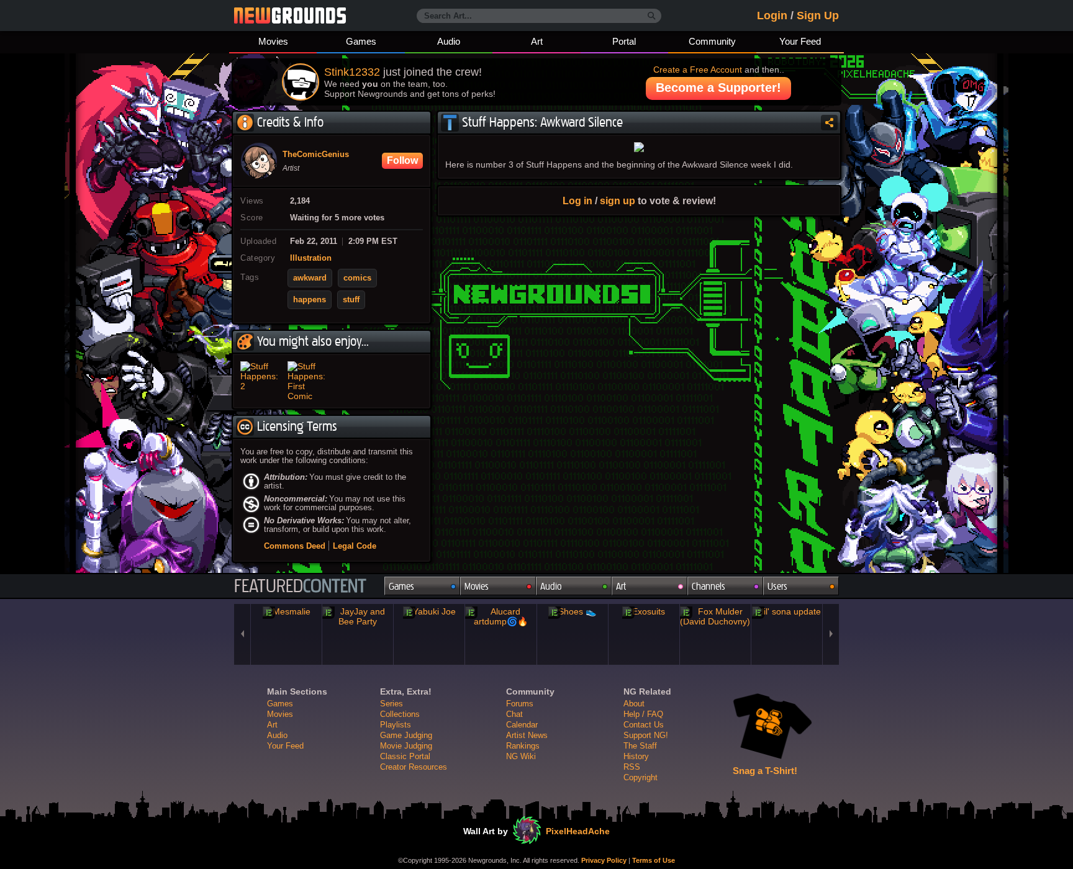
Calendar (522, 724)
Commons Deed (294, 546)
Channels (708, 586)
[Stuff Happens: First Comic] (308, 381)
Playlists (395, 724)
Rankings (523, 745)
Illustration (311, 258)
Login (772, 15)
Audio (448, 41)
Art (537, 41)
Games (361, 41)
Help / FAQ (643, 714)
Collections (400, 714)
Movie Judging (406, 745)
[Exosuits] (644, 611)
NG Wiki (521, 756)
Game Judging (406, 735)
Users (777, 586)
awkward (310, 278)
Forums (519, 703)
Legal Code (354, 546)
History (636, 756)
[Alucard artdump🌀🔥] (500, 616)
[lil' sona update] (786, 611)
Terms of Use (653, 860)
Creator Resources (413, 767)
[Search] (652, 16)
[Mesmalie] (286, 611)
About (634, 703)
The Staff (640, 745)
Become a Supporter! (718, 87)
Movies (273, 41)
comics (357, 278)
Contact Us (643, 724)
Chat (514, 714)
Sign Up (818, 15)
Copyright (640, 777)
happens (309, 299)
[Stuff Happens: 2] (261, 381)
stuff (351, 299)
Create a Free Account (697, 69)
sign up (617, 200)
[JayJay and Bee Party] (357, 616)
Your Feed (800, 41)
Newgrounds (290, 15)
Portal (624, 41)
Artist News (527, 735)
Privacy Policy (604, 860)
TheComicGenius (316, 154)
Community (712, 41)
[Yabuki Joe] (429, 611)
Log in (577, 200)
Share (829, 122)
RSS (631, 767)
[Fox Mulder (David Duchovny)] (715, 616)
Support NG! (645, 735)
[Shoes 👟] (572, 611)
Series (391, 703)
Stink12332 (352, 72)
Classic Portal (405, 756)
